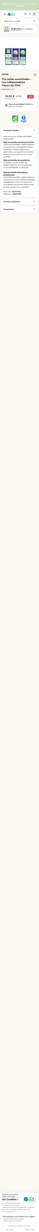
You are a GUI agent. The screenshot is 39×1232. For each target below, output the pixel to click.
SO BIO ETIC (16, 29)
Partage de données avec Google (14, 1219)
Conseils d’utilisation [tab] (11, 202)
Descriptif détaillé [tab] (10, 130)
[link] (25, 14)
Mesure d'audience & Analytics (13, 1221)
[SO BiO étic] (6, 29)
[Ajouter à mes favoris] (34, 75)
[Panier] (34, 14)
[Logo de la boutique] (11, 14)
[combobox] (19, 21)
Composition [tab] (8, 209)
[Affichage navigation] (5, 14)
